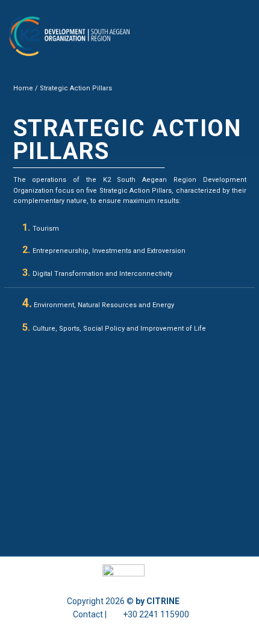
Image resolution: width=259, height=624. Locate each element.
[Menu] (243, 36)
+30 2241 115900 (156, 614)
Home (23, 88)
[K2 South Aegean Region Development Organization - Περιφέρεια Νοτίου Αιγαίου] (69, 36)
